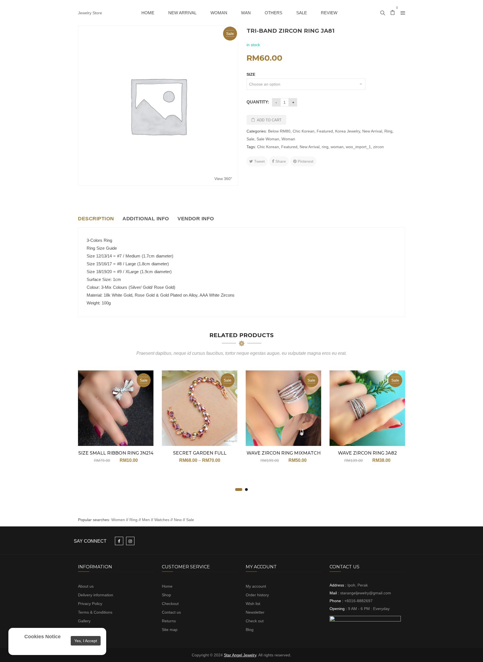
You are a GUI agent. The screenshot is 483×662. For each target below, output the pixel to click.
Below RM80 (279, 131)
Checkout (170, 603)
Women (118, 519)
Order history (257, 595)
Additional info (145, 218)
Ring (388, 131)
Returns (169, 621)
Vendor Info (195, 218)
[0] (392, 13)
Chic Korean (303, 131)
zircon (378, 147)
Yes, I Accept (85, 641)
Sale (250, 139)
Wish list (253, 603)
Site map (169, 629)
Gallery (84, 621)
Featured (325, 131)
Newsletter (255, 612)
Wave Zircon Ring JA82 (367, 453)
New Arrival (372, 131)
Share (280, 161)
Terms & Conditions (95, 612)
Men (146, 519)
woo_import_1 (358, 147)
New (178, 519)
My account (256, 586)
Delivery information (95, 595)
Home (167, 586)
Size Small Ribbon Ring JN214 (115, 453)
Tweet (259, 161)
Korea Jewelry (347, 131)
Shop (166, 595)
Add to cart (269, 120)
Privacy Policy (90, 603)
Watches (161, 519)
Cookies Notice (42, 636)
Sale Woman (268, 139)
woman (337, 147)
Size (251, 74)
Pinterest (305, 161)
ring (325, 147)
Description (96, 218)
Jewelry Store (90, 13)
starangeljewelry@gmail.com (365, 593)
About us (86, 586)
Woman (288, 139)
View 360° (223, 178)
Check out (255, 621)
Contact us (171, 612)
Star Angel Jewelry (240, 655)
